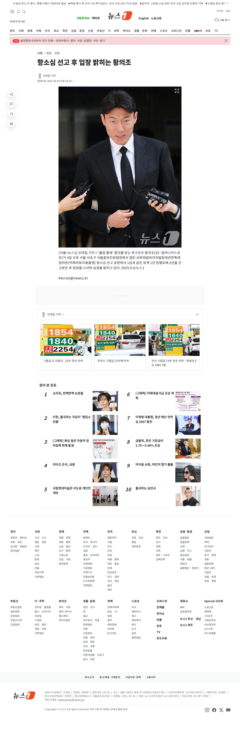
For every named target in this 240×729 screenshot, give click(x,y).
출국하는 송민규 (145, 488)
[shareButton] (11, 94)
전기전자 (208, 546)
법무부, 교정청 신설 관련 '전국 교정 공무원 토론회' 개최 (157, 3)
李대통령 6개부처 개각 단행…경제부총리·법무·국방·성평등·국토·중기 (59, 40)
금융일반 (184, 537)
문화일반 (87, 624)
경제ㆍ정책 (64, 537)
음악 (109, 620)
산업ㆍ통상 (64, 546)
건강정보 (87, 633)
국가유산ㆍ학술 (91, 620)
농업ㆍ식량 (64, 559)
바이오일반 (64, 620)
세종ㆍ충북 (113, 559)
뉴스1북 (208, 628)
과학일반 (39, 633)
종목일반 (136, 637)
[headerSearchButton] (23, 11)
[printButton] (11, 123)
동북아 (86, 537)
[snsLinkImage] (207, 709)
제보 (228, 11)
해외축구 (136, 620)
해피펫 (96, 18)
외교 (134, 532)
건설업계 (15, 624)
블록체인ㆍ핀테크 (189, 568)
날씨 (37, 563)
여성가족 (39, 572)
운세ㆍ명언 (89, 642)
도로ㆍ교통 (89, 646)
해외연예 (111, 624)
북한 (158, 532)
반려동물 (87, 650)
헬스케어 (63, 616)
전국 (110, 532)
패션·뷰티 (209, 568)
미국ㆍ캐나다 (90, 542)
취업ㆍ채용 (210, 581)
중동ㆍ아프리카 (91, 555)
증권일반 (184, 555)
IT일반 (38, 620)
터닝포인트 (210, 624)
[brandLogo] (120, 15)
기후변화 (87, 568)
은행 (182, 546)
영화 (109, 616)
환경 (37, 559)
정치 (13, 532)
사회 (37, 532)
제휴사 (184, 601)
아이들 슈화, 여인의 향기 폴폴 (154, 464)
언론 (85, 628)
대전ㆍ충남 (113, 563)
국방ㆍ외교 (137, 537)
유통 (206, 559)
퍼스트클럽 (210, 633)
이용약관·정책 (133, 677)
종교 (85, 616)
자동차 (207, 550)
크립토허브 (83, 18)
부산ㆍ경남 (113, 581)
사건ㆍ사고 (40, 537)
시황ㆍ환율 (186, 559)
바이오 (63, 601)
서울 (109, 542)
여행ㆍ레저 (89, 637)
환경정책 (63, 563)
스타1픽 (208, 616)
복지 (37, 550)
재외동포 (136, 546)
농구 (134, 628)
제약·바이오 (65, 611)
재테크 (183, 563)
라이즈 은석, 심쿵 (64, 464)
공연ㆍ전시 (89, 607)
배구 (134, 624)
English (144, 18)
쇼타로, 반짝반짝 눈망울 (68, 393)
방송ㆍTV (112, 611)
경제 (61, 532)
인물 (37, 568)
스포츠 (136, 601)
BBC (182, 607)
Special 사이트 (213, 601)
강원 (109, 555)
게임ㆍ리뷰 (40, 628)
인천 (109, 550)
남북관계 (160, 559)
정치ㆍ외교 (161, 537)
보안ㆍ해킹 (40, 624)
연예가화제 (113, 607)
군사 (158, 542)
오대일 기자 (49, 75)
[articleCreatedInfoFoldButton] (73, 81)
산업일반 (208, 537)
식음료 (207, 572)
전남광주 (111, 572)
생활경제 (208, 563)
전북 (109, 568)
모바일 (38, 616)
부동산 (14, 601)
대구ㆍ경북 (113, 576)
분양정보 (15, 616)
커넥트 (220, 11)
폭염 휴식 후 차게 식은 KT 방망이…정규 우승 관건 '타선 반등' (88, 3)
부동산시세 (16, 620)
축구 (134, 616)
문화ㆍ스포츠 (163, 555)
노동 (37, 555)
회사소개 (89, 677)
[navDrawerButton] (12, 11)
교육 (37, 546)
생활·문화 (89, 601)
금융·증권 (186, 532)
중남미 (86, 559)
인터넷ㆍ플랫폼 (43, 607)
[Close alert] (226, 40)
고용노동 (63, 555)
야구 (134, 607)
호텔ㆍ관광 (210, 576)
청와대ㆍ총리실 (18, 537)
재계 (206, 542)
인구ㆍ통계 (64, 550)
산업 (207, 532)
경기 (109, 546)
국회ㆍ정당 (16, 542)
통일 (134, 542)
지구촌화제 (89, 581)
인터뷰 (110, 628)
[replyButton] (11, 103)
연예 (110, 601)
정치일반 (15, 550)
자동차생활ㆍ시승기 (93, 655)
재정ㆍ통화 (64, 542)
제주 (109, 589)
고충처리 (150, 677)
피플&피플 (88, 576)
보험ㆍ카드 (186, 550)
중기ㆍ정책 (210, 555)
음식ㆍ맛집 (89, 659)
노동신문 (156, 18)
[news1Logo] (24, 695)
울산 (109, 585)
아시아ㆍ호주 (90, 546)
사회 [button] (40, 53)
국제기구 (87, 572)
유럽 (85, 550)
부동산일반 (16, 607)
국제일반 (87, 585)
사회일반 (39, 576)
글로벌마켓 (186, 611)
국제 (85, 532)
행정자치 (111, 537)
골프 (134, 633)
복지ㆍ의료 (64, 607)
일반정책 (15, 611)
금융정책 (184, 542)
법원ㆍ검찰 (40, 542)
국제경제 (87, 563)
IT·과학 (39, 601)
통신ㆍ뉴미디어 (43, 611)
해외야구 (136, 611)
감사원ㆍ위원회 (18, 546)
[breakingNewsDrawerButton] (18, 11)
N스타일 (111, 633)
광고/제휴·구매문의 (109, 677)
